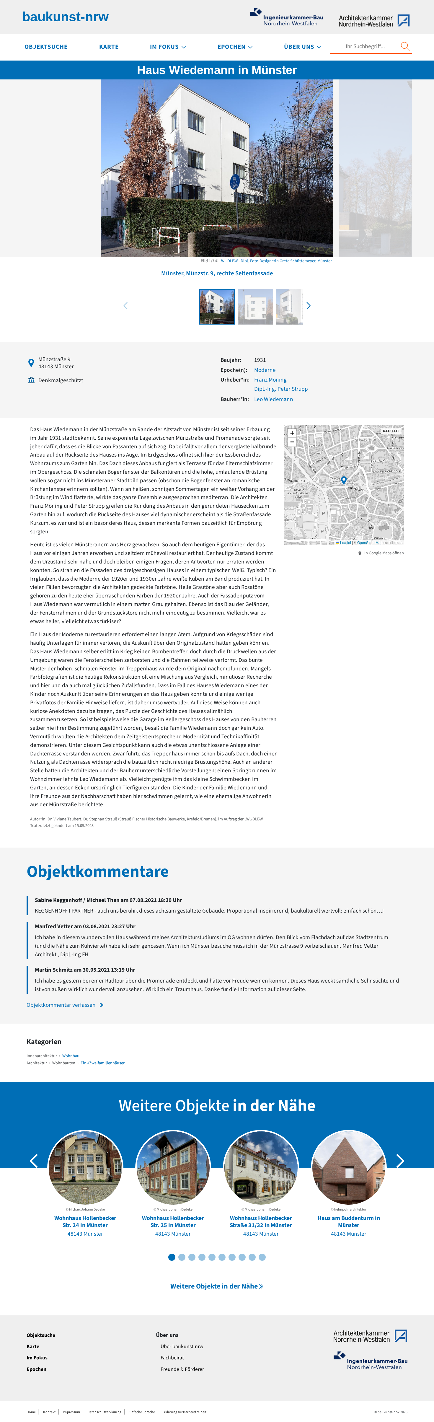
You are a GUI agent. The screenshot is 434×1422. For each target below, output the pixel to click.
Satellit (391, 431)
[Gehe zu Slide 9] (252, 1257)
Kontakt (49, 1412)
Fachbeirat (172, 1357)
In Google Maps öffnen (383, 553)
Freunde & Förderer (182, 1369)
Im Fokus (37, 1357)
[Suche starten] (405, 46)
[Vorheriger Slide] (34, 1161)
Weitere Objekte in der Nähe (214, 1286)
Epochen (36, 1369)
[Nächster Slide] (400, 1161)
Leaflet (345, 542)
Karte (33, 1346)
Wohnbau (70, 1056)
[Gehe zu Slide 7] (232, 1257)
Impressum (71, 1412)
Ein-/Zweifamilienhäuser (103, 1063)
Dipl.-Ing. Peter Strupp (281, 389)
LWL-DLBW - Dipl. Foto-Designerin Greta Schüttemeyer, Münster (275, 261)
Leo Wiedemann (273, 399)
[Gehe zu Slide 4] (201, 1257)
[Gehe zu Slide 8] (242, 1257)
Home (31, 1412)
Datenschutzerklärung (104, 1412)
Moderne (265, 370)
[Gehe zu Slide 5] (212, 1257)
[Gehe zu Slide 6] (222, 1257)
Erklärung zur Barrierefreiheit (184, 1412)
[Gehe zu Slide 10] (262, 1257)
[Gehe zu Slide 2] (181, 1257)
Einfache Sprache (142, 1412)
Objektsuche (41, 1335)
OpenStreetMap (370, 542)
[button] (308, 306)
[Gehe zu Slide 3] (191, 1257)
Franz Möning (270, 380)
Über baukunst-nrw (182, 1346)
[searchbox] (365, 46)
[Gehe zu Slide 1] (171, 1257)
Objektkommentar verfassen (61, 1005)
